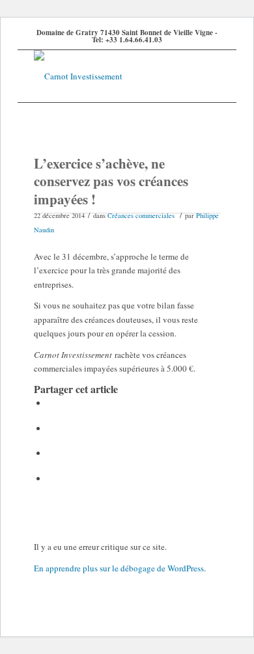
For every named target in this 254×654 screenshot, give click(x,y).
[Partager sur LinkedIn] (51, 453)
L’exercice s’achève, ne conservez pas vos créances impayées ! (111, 181)
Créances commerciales (141, 215)
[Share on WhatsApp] (51, 428)
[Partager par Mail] (51, 478)
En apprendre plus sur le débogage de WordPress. (120, 568)
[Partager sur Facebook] (51, 403)
